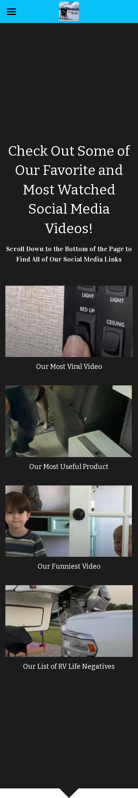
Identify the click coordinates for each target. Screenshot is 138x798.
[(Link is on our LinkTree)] (69, 421)
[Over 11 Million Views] (69, 321)
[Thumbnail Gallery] (69, 521)
